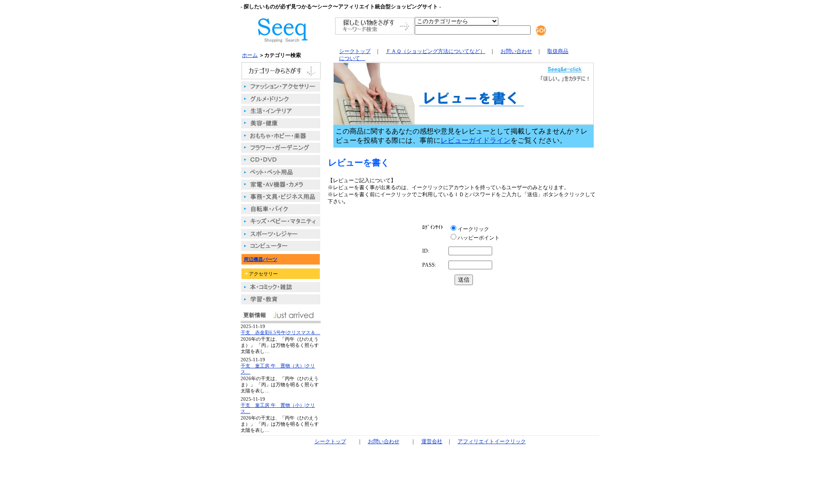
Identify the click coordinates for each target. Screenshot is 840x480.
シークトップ (355, 51)
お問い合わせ (516, 51)
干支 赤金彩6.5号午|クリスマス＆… (280, 332)
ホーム (250, 55)
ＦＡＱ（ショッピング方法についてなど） (435, 51)
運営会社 (431, 441)
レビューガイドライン (476, 140)
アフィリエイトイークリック (492, 441)
